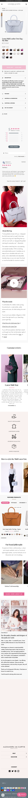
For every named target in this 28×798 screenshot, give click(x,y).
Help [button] (14, 753)
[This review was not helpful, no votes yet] (24, 181)
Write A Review (14, 146)
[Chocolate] (4, 50)
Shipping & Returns (10, 103)
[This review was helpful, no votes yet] (21, 181)
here (20, 334)
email (5, 337)
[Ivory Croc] (15, 54)
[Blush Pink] (7, 54)
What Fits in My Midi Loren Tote (10, 323)
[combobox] (20, 156)
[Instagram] (18, 771)
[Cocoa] (10, 57)
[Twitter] (13, 771)
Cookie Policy (15, 793)
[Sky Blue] (4, 57)
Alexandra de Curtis (8, 797)
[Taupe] (22, 54)
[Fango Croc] (15, 50)
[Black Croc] (11, 54)
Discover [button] (14, 757)
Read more (4, 88)
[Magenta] (22, 50)
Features (7, 93)
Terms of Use (7, 793)
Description (8, 77)
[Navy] (11, 50)
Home (3, 8)
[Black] (7, 57)
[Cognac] (7, 50)
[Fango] (4, 54)
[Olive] (18, 50)
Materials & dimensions (11, 98)
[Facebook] (10, 771)
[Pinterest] (15, 771)
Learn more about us (14, 594)
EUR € (3, 783)
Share (5, 114)
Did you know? (9, 107)
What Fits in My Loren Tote (9, 326)
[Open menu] (3, 4)
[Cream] (18, 54)
